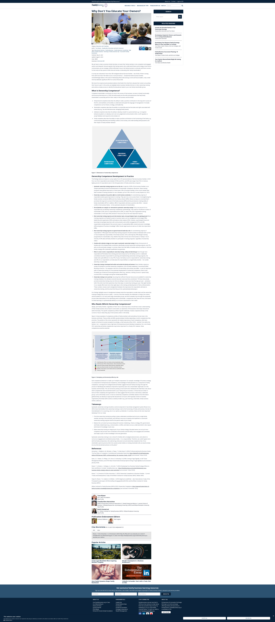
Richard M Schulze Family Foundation (103, 611)
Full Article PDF (100, 61)
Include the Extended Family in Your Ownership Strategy (165, 28)
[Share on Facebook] (140, 49)
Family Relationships (121, 604)
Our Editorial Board (98, 604)
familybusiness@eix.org (148, 611)
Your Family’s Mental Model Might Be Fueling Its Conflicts (168, 60)
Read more (66, 618)
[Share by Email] (149, 49)
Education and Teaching (102, 46)
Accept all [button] (204, 618)
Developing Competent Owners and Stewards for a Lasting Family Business (168, 36)
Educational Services (99, 50)
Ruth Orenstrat (120, 48)
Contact (173, 1)
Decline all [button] (248, 618)
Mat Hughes (117, 519)
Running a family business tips (111, 51)
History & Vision (97, 606)
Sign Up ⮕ (166, 594)
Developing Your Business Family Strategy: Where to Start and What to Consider (167, 43)
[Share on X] (146, 49)
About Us (167, 1)
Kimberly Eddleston (102, 519)
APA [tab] (94, 530)
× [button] (273, 615)
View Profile (100, 499)
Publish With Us (155, 5)
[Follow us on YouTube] (151, 613)
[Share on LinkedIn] (143, 49)
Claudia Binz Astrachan (108, 48)
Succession (119, 606)
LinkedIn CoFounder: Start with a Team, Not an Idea (136, 581)
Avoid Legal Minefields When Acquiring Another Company (104, 561)
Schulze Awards (97, 607)
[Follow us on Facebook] (140, 613)
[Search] (182, 6)
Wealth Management (121, 611)
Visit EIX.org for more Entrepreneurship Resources (105, 1)
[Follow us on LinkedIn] (143, 613)
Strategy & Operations (122, 609)
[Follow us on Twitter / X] (147, 613)
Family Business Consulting (121, 50)
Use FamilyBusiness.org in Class (101, 602)
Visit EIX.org (166, 612)
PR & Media (96, 609)
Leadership (119, 602)
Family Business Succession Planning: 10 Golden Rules (166, 52)
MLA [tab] (98, 530)
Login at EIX (180, 1)
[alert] (137, 618)
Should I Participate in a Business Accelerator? (132, 561)
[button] (36, 620)
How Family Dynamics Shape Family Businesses (103, 581)
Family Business (109, 50)
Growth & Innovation (121, 607)
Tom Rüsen (98, 48)
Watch (163, 5)
